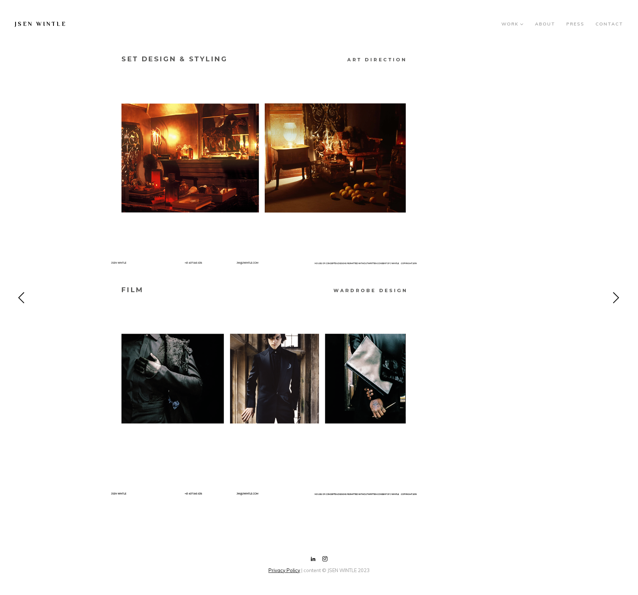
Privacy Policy (284, 570)
